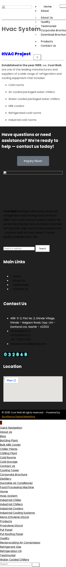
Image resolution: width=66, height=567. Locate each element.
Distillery (5, 479)
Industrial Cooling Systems (17, 513)
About (45, 11)
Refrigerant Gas (10, 547)
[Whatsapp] (26, 197)
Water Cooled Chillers (14, 560)
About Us (6, 432)
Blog (3, 436)
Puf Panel (6, 530)
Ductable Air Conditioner (16, 483)
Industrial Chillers (11, 504)
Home (4, 491)
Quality (4, 538)
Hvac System (8, 496)
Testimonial (7, 555)
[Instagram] (17, 197)
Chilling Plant (8, 453)
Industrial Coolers (11, 509)
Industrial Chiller (10, 500)
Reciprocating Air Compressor (20, 543)
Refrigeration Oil (10, 551)
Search (42, 248)
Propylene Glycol (11, 526)
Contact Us (7, 466)
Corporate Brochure (13, 474)
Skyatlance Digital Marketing (18, 416)
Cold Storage (8, 462)
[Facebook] (7, 197)
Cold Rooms (8, 457)
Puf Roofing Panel (11, 534)
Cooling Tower (9, 470)
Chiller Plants (8, 449)
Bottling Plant (9, 440)
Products (47, 41)
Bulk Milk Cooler (10, 445)
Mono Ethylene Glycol (14, 517)
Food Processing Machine (17, 487)
